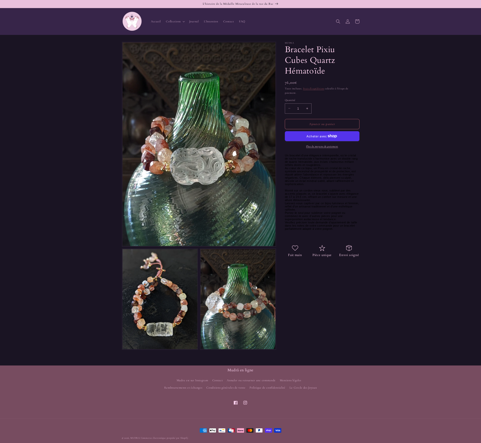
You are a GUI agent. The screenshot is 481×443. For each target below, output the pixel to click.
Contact (217, 380)
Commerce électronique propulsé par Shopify (164, 437)
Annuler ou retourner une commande (251, 380)
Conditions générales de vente (225, 388)
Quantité (290, 100)
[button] (175, 21)
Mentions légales (290, 380)
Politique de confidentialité (267, 388)
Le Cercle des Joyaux (303, 388)
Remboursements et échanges (183, 388)
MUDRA (135, 437)
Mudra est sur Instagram (192, 380)
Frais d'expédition (313, 88)
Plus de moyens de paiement (322, 146)
